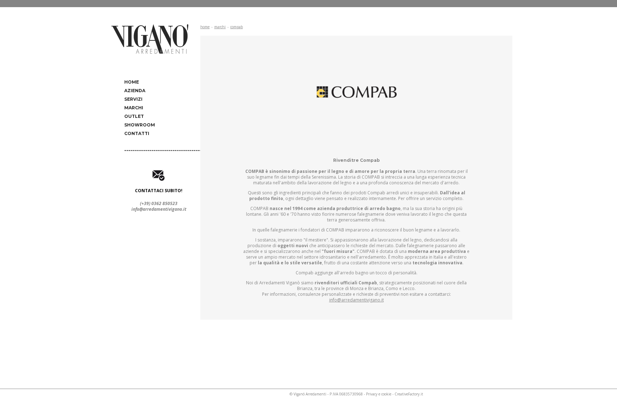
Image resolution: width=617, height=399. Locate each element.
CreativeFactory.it (409, 393)
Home (131, 82)
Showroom (139, 125)
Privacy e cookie (378, 393)
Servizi (133, 99)
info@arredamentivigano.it (158, 209)
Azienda (134, 90)
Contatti (136, 133)
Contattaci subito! (158, 191)
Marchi (133, 107)
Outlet (134, 116)
